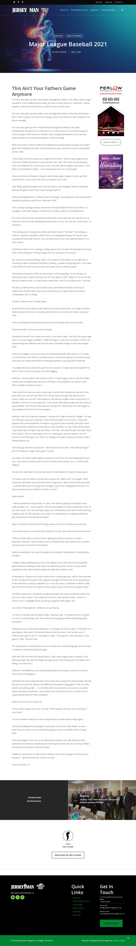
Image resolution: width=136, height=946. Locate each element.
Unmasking (77, 904)
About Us (77, 897)
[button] (111, 923)
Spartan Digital (119, 940)
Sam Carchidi (60, 52)
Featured (58, 35)
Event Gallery (78, 908)
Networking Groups (81, 901)
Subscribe (77, 915)
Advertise (77, 911)
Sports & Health (74, 35)
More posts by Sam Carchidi (68, 855)
